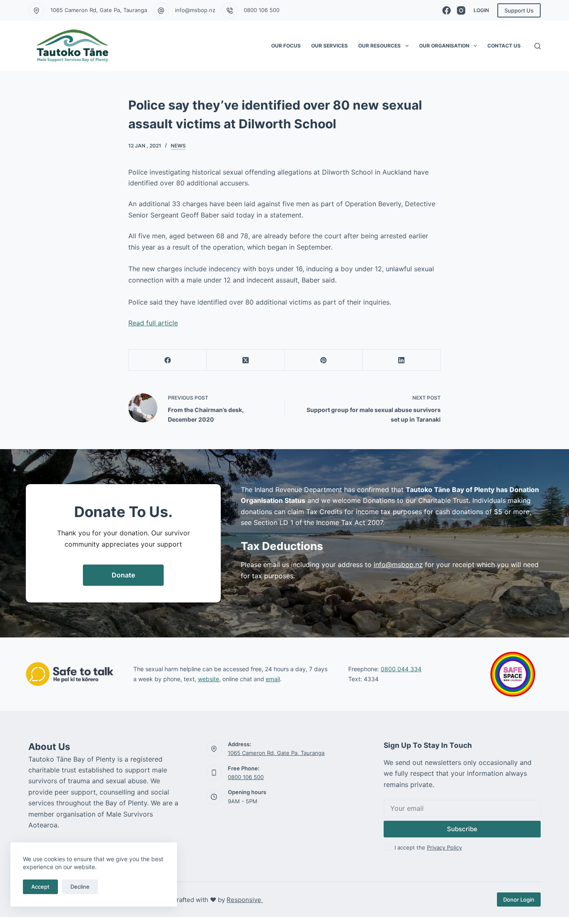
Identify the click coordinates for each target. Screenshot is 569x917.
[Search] (537, 46)
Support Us (519, 10)
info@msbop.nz (195, 10)
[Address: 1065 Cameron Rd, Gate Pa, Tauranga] (214, 749)
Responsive (245, 900)
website (208, 678)
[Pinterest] (324, 360)
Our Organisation (444, 45)
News (178, 145)
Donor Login (518, 899)
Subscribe (462, 829)
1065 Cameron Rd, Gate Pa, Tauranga (98, 10)
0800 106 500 (262, 10)
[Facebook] (446, 10)
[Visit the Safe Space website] (513, 674)
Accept (40, 886)
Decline (80, 886)
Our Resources (379, 45)
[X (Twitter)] (245, 360)
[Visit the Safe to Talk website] (69, 674)
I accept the (428, 847)
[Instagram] (461, 10)
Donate (123, 575)
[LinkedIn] (402, 360)
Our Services (329, 45)
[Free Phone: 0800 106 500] (214, 773)
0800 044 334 (401, 668)
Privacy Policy (444, 847)
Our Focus (286, 45)
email (273, 678)
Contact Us (504, 45)
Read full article (153, 323)
